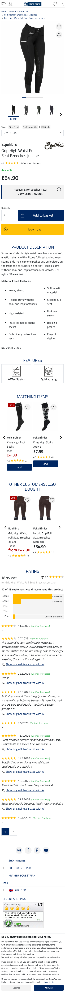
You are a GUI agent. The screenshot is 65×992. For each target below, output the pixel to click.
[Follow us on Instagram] (19, 850)
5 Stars (5, 596)
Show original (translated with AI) (25, 664)
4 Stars (5, 601)
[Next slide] (61, 114)
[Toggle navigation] (3, 3)
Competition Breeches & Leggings (20, 14)
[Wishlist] (55, 3)
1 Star (6, 616)
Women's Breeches (18, 11)
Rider (4, 11)
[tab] (24, 97)
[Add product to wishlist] (59, 26)
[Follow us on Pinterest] (37, 850)
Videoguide (32, 127)
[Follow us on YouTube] (46, 850)
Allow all (49, 987)
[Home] (33, 3)
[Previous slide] (4, 114)
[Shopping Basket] (62, 3)
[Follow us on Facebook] (28, 850)
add (46, 464)
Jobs (5, 883)
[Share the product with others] (59, 34)
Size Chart (13, 127)
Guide (47, 127)
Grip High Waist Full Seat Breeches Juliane (24, 18)
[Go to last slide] (4, 437)
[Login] (10, 3)
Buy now (34, 229)
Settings (16, 987)
